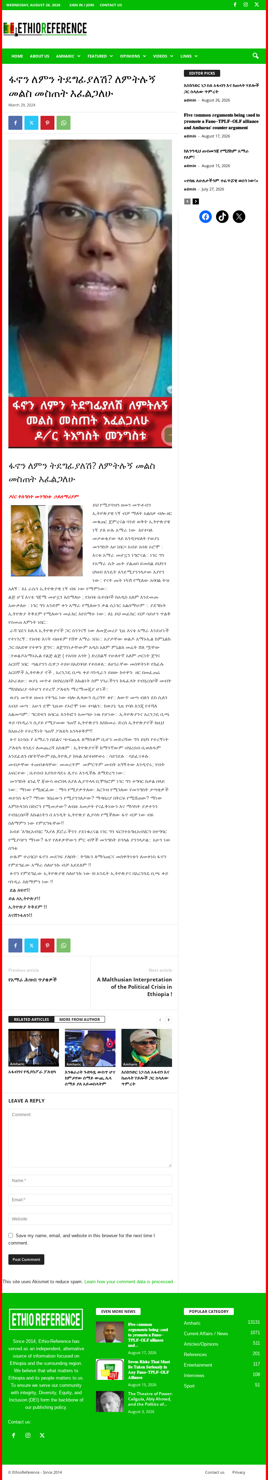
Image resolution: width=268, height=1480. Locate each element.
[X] (256, 5)
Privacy (238, 1472)
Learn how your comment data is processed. (129, 1281)
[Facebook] (235, 5)
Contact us (111, 4)
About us (39, 56)
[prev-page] (160, 1019)
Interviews (194, 1375)
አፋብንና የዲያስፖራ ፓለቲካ (32, 1071)
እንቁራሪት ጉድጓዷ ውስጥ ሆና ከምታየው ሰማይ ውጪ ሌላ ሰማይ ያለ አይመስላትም (90, 1078)
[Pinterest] (47, 123)
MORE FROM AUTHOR (79, 1019)
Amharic (65, 56)
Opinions (130, 56)
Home (17, 56)
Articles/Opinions (201, 1344)
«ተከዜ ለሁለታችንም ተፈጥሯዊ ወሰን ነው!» (221, 180)
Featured (97, 56)
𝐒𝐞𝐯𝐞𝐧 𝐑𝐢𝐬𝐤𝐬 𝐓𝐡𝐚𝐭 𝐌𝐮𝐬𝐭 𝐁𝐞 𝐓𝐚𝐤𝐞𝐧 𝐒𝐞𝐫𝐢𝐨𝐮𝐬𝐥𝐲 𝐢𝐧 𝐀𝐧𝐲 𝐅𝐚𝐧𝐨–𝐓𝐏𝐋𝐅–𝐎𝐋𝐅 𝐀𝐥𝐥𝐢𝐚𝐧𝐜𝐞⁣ (149, 1369)
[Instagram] (245, 5)
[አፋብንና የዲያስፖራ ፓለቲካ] (33, 1048)
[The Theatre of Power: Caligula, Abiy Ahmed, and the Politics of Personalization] (110, 1401)
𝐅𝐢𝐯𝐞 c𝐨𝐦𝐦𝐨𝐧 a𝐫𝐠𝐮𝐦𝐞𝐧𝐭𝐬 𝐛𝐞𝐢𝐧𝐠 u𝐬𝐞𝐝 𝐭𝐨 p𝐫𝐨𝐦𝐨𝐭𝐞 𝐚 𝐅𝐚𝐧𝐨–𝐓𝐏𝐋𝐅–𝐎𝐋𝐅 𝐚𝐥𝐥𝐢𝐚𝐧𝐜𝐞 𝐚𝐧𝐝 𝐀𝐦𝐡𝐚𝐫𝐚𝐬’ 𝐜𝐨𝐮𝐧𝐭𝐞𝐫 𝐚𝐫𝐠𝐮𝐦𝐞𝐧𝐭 (222, 121)
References (195, 1354)
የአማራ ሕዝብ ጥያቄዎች (32, 979)
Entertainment (198, 1365)
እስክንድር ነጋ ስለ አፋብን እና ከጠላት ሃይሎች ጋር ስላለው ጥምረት (145, 1078)
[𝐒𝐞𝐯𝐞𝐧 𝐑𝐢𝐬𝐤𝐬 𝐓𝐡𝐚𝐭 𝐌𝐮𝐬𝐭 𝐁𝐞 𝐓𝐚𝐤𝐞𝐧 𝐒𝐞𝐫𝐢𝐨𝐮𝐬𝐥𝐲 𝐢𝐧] (110, 1369)
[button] (255, 56)
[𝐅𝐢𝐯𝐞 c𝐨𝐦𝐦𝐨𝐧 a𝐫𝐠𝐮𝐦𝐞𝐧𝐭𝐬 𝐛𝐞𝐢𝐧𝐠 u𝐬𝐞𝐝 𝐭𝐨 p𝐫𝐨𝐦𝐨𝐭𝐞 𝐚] (110, 1332)
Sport (189, 1386)
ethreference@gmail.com (58, 1422)
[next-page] (168, 1019)
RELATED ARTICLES (31, 1019)
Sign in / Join (81, 4)
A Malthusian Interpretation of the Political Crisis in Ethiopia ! (134, 986)
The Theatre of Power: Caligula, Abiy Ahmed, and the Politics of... (150, 1399)
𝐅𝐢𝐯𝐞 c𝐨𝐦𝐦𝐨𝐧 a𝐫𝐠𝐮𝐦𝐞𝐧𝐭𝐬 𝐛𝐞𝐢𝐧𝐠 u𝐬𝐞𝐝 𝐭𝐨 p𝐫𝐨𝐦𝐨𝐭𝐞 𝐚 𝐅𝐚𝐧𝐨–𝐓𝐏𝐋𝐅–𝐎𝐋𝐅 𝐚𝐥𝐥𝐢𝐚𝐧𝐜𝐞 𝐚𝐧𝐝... (148, 1334)
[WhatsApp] (63, 123)
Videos (160, 56)
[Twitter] (31, 123)
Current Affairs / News (206, 1333)
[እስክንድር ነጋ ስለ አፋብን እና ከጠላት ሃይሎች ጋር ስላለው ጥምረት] (146, 1048)
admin (190, 100)
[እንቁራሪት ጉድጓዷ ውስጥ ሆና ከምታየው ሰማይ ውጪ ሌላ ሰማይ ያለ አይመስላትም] (90, 1048)
